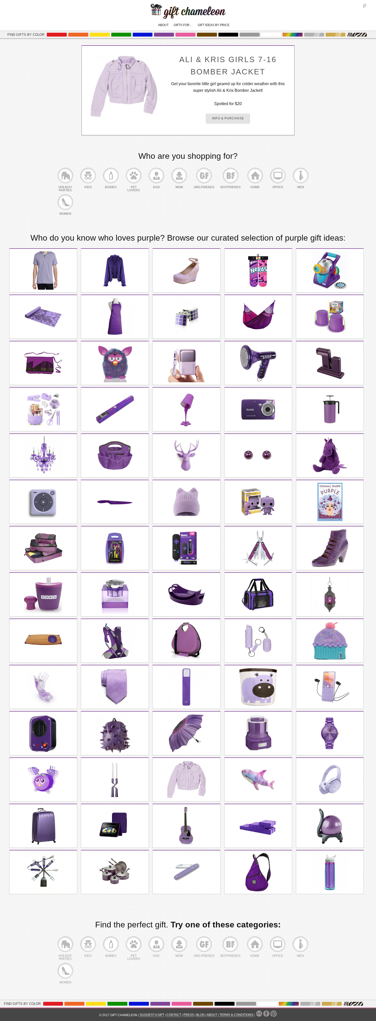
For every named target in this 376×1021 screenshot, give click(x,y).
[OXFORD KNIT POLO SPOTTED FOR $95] (43, 270)
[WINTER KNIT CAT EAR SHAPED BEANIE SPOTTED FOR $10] (186, 502)
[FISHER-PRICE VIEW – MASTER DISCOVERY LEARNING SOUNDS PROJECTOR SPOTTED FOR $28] (330, 270)
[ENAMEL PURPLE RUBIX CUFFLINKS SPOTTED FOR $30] (186, 317)
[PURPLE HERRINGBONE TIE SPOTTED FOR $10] (115, 687)
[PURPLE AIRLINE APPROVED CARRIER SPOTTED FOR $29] (258, 594)
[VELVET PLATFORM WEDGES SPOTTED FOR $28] (186, 270)
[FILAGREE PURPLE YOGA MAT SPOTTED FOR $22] (43, 317)
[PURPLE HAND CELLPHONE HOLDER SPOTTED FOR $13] (43, 687)
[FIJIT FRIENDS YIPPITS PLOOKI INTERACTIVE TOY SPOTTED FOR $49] (43, 779)
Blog (200, 1015)
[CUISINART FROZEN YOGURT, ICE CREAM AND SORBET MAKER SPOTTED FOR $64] (258, 733)
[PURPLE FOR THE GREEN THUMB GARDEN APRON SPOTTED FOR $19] (43, 363)
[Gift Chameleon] (188, 16)
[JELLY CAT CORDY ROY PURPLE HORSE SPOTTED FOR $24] (330, 455)
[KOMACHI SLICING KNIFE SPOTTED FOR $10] (115, 502)
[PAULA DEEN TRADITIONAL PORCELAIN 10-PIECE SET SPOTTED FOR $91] (115, 872)
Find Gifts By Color (25, 35)
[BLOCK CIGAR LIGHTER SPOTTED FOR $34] (115, 594)
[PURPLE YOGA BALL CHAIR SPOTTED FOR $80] (330, 826)
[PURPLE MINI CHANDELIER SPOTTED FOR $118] (43, 455)
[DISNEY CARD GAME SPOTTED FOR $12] (115, 548)
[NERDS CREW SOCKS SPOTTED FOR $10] (258, 270)
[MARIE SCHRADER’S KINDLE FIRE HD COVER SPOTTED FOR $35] (115, 826)
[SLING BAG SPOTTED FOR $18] (258, 872)
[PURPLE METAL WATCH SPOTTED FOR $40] (330, 733)
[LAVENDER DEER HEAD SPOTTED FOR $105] (186, 455)
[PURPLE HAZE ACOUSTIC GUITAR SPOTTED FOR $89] (186, 826)
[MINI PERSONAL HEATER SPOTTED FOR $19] (43, 733)
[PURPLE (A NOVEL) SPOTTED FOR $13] (330, 502)
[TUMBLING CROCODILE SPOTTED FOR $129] (258, 826)
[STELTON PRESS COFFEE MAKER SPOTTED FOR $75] (330, 409)
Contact (174, 1015)
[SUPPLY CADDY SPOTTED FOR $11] (115, 455)
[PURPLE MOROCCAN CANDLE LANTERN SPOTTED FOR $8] (330, 594)
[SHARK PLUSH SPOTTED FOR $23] (258, 779)
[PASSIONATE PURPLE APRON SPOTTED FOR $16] (115, 317)
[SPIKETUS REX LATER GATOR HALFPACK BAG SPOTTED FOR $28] (115, 733)
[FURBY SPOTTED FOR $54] (115, 363)
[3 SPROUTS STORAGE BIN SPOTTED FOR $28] (258, 687)
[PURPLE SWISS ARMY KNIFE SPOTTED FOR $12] (186, 872)
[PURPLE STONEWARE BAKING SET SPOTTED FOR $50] (186, 594)
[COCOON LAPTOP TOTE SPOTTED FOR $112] (186, 641)
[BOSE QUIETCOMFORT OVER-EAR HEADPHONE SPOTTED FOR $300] (330, 779)
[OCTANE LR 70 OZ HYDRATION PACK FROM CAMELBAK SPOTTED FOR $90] (115, 641)
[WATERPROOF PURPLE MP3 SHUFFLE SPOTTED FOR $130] (43, 502)
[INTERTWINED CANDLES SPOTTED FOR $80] (115, 779)
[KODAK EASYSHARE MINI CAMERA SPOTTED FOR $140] (258, 409)
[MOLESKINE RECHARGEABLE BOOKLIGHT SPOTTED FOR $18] (186, 687)
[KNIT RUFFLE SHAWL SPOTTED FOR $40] (115, 270)
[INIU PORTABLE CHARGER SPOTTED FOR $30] (186, 363)
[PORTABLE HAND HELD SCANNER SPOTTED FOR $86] (115, 409)
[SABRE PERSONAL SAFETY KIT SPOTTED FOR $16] (258, 641)
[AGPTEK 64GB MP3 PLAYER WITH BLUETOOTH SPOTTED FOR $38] (330, 687)
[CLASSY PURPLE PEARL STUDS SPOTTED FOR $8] (258, 455)
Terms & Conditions (236, 1015)
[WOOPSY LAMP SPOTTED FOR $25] (186, 409)
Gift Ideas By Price (213, 25)
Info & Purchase (228, 118)
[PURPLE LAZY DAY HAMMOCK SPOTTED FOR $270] (258, 317)
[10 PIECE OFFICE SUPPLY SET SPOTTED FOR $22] (43, 409)
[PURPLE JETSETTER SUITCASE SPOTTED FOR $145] (43, 826)
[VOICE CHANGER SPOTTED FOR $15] (258, 363)
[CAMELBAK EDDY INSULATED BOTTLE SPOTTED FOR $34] (330, 872)
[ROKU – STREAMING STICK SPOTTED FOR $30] (186, 548)
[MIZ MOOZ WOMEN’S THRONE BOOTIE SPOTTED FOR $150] (330, 548)
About (163, 25)
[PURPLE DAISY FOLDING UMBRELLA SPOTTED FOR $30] (186, 733)
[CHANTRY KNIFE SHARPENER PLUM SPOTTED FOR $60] (330, 363)
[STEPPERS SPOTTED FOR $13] (330, 317)
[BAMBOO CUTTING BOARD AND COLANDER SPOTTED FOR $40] (43, 641)
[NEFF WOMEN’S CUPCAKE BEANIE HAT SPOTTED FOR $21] (330, 641)
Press (188, 1015)
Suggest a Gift (152, 1015)
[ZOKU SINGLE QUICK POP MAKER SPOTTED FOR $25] (43, 594)
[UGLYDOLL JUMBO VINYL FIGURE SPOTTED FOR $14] (258, 502)
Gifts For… (183, 25)
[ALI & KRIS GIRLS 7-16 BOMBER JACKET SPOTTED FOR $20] (186, 779)
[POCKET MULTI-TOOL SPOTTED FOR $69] (258, 548)
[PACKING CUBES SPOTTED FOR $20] (43, 548)
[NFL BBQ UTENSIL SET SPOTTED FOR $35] (43, 872)
